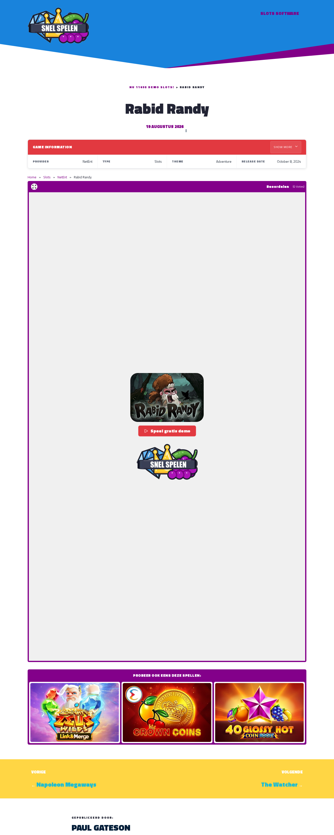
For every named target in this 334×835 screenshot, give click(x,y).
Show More (283, 147)
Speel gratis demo (170, 430)
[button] (167, 397)
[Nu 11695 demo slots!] (58, 25)
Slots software (279, 13)
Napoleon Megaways (66, 784)
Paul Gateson (101, 827)
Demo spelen (74, 712)
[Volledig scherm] (34, 186)
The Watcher (279, 784)
